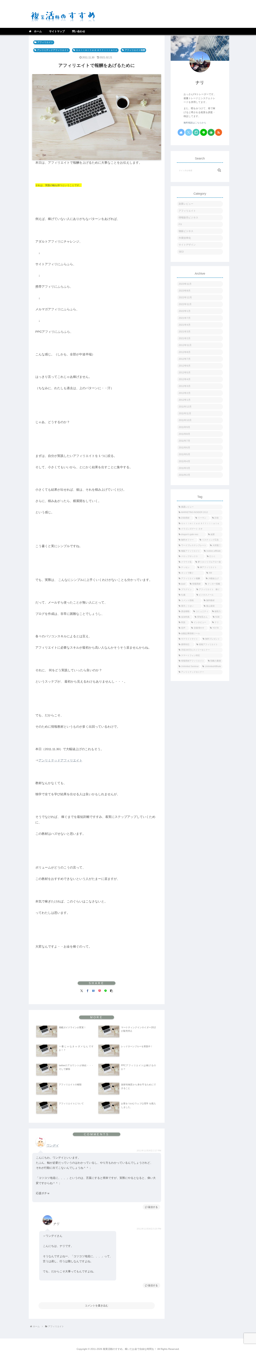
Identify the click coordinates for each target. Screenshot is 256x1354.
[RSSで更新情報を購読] (218, 132)
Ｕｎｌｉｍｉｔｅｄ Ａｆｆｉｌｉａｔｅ (96, 50)
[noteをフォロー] (196, 132)
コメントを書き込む (96, 1305)
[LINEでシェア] (105, 990)
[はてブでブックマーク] (93, 990)
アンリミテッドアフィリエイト (53, 50)
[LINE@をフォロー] (203, 132)
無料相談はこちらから (195, 123)
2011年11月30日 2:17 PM (149, 1151)
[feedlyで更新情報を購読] (211, 132)
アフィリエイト (45, 42)
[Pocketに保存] (99, 990)
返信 (150, 1207)
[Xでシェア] (81, 990)
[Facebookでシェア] (87, 990)
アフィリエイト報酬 (135, 50)
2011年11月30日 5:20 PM (149, 1229)
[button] (111, 990)
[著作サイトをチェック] (181, 132)
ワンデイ (52, 1145)
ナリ (200, 82)
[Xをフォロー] (188, 132)
